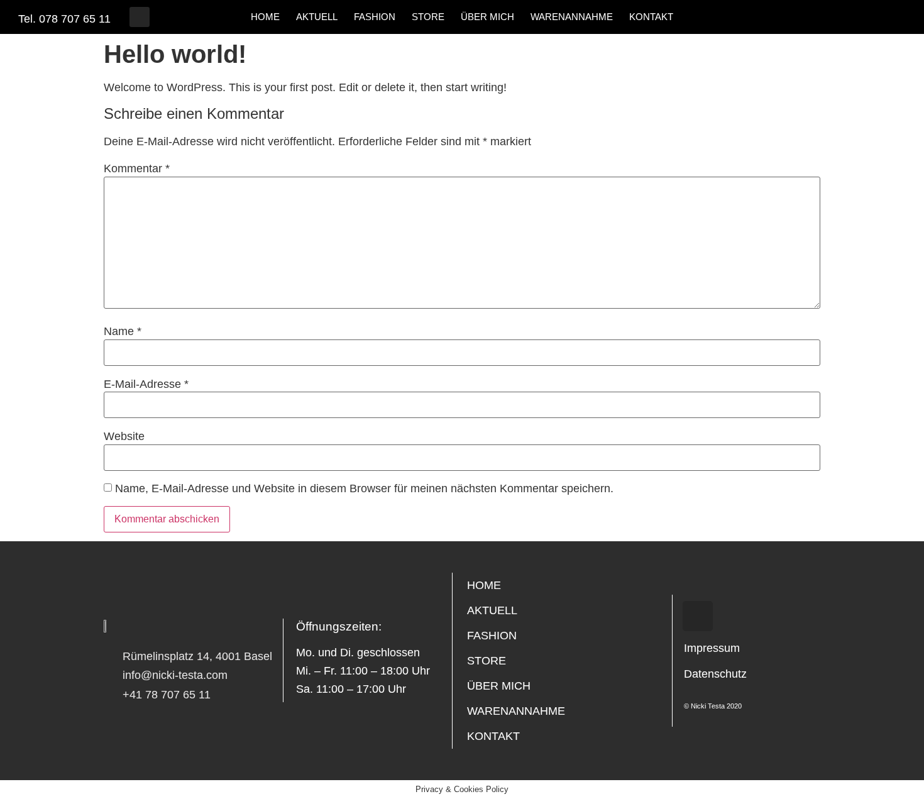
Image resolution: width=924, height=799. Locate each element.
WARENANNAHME (572, 16)
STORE (428, 16)
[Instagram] (139, 17)
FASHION (374, 16)
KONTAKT (651, 16)
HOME (265, 16)
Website (124, 436)
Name (122, 331)
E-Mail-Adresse (146, 384)
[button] (705, 17)
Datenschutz (715, 674)
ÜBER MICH (487, 16)
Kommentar (137, 168)
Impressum (712, 648)
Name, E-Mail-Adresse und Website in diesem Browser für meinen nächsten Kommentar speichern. (364, 488)
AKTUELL (317, 16)
